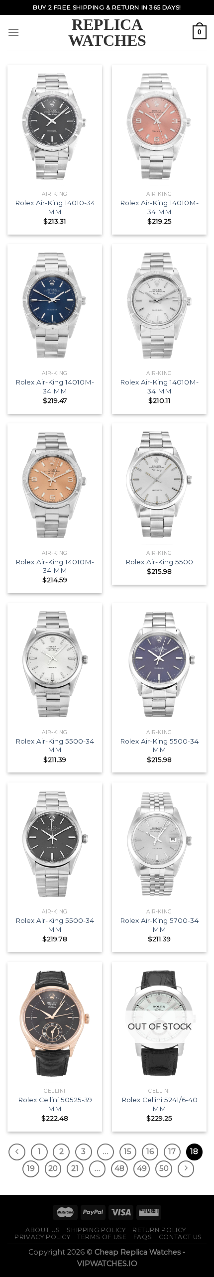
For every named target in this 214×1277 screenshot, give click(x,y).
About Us (42, 1230)
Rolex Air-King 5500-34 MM (54, 745)
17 (172, 1151)
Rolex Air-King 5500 (159, 562)
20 (53, 1168)
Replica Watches (107, 32)
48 (119, 1168)
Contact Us (180, 1237)
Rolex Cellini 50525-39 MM (55, 1104)
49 (142, 1168)
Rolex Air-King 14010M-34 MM (159, 207)
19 (31, 1168)
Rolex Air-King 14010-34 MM (55, 207)
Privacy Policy (42, 1237)
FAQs (142, 1237)
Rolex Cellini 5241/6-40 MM (159, 1104)
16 (150, 1151)
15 (127, 1151)
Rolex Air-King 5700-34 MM (159, 924)
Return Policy (159, 1230)
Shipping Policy (96, 1230)
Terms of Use (101, 1237)
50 (164, 1168)
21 (75, 1168)
